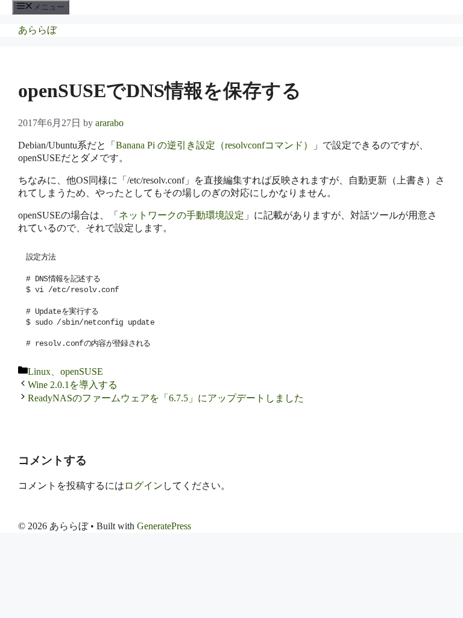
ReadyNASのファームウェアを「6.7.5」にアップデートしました (166, 398)
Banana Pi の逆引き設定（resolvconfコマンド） (214, 145)
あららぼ (37, 30)
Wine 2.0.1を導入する (73, 385)
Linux (39, 371)
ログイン (143, 485)
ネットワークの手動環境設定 (181, 215)
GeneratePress (164, 526)
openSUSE (81, 371)
